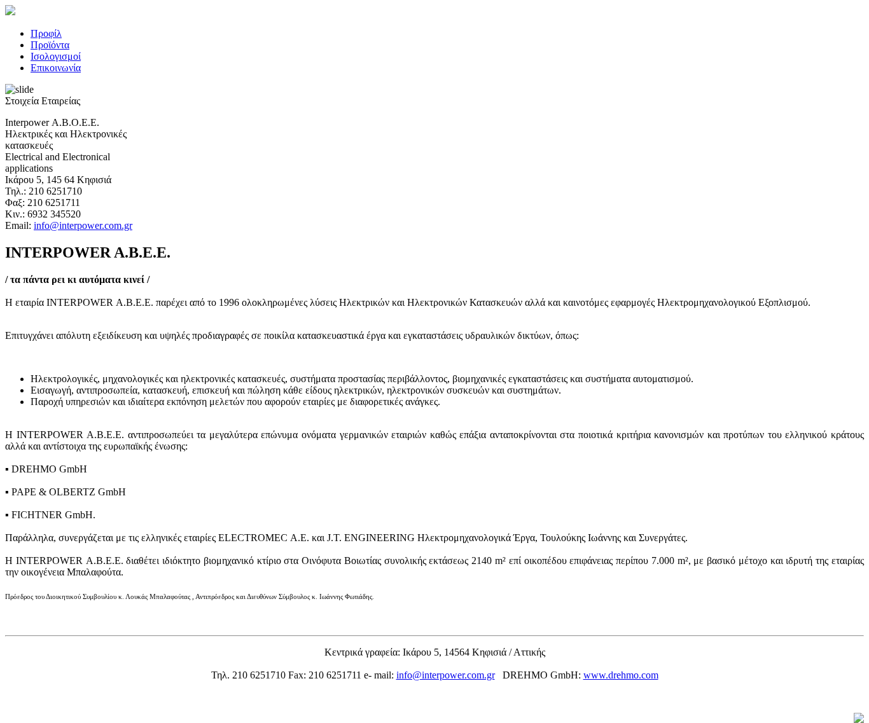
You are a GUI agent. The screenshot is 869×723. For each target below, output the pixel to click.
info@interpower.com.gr (83, 225)
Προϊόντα (50, 44)
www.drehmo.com (620, 675)
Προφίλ (46, 33)
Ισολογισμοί (56, 56)
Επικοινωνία (56, 67)
